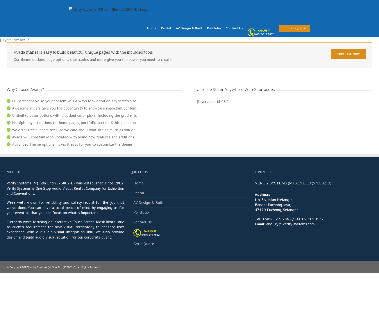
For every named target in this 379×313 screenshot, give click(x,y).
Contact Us (142, 222)
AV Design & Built (148, 202)
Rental (138, 192)
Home (138, 183)
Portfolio (141, 212)
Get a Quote (143, 243)
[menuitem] (154, 28)
